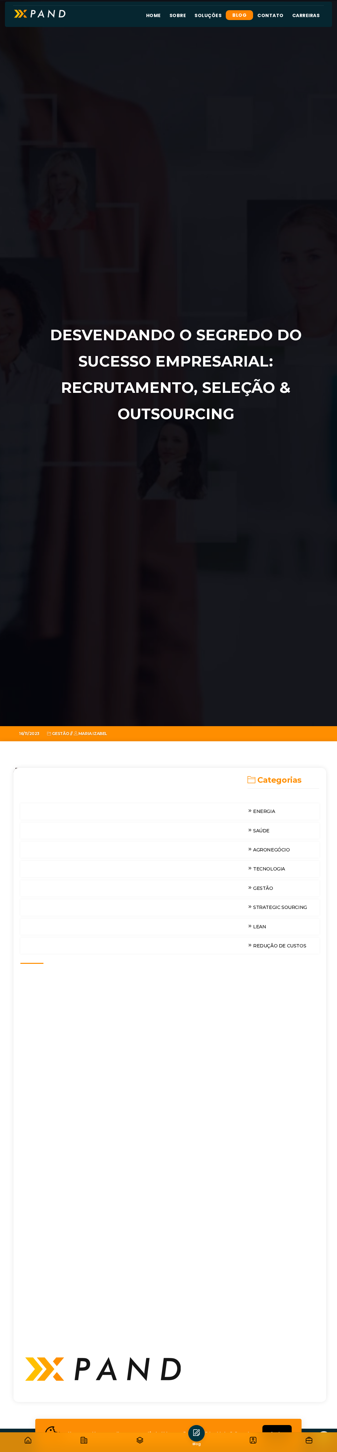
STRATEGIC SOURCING (279, 907)
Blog (239, 15)
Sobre (177, 15)
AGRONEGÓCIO (271, 850)
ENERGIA (263, 811)
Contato (270, 15)
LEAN (259, 927)
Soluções (207, 15)
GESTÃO (262, 888)
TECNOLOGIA (268, 869)
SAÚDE (261, 831)
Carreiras (306, 15)
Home (153, 15)
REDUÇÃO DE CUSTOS (279, 946)
